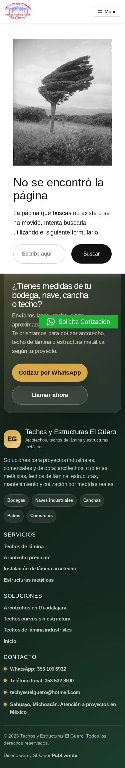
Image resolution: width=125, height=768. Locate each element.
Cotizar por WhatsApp (50, 372)
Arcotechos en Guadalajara (35, 607)
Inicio (10, 641)
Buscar (91, 254)
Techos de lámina (23, 546)
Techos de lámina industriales (38, 630)
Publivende (64, 755)
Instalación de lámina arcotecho (40, 568)
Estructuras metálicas (29, 580)
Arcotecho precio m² (27, 557)
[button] (78, 321)
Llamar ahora (50, 395)
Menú (107, 11)
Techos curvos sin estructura (37, 618)
